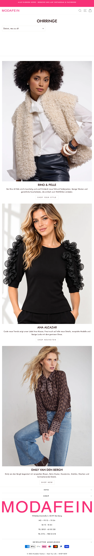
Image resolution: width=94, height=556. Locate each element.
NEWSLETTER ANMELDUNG (46, 542)
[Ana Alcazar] (47, 264)
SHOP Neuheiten (47, 340)
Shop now (47, 482)
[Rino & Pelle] (47, 121)
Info (46, 490)
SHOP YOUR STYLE (47, 197)
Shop (46, 496)
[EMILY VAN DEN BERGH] (47, 406)
